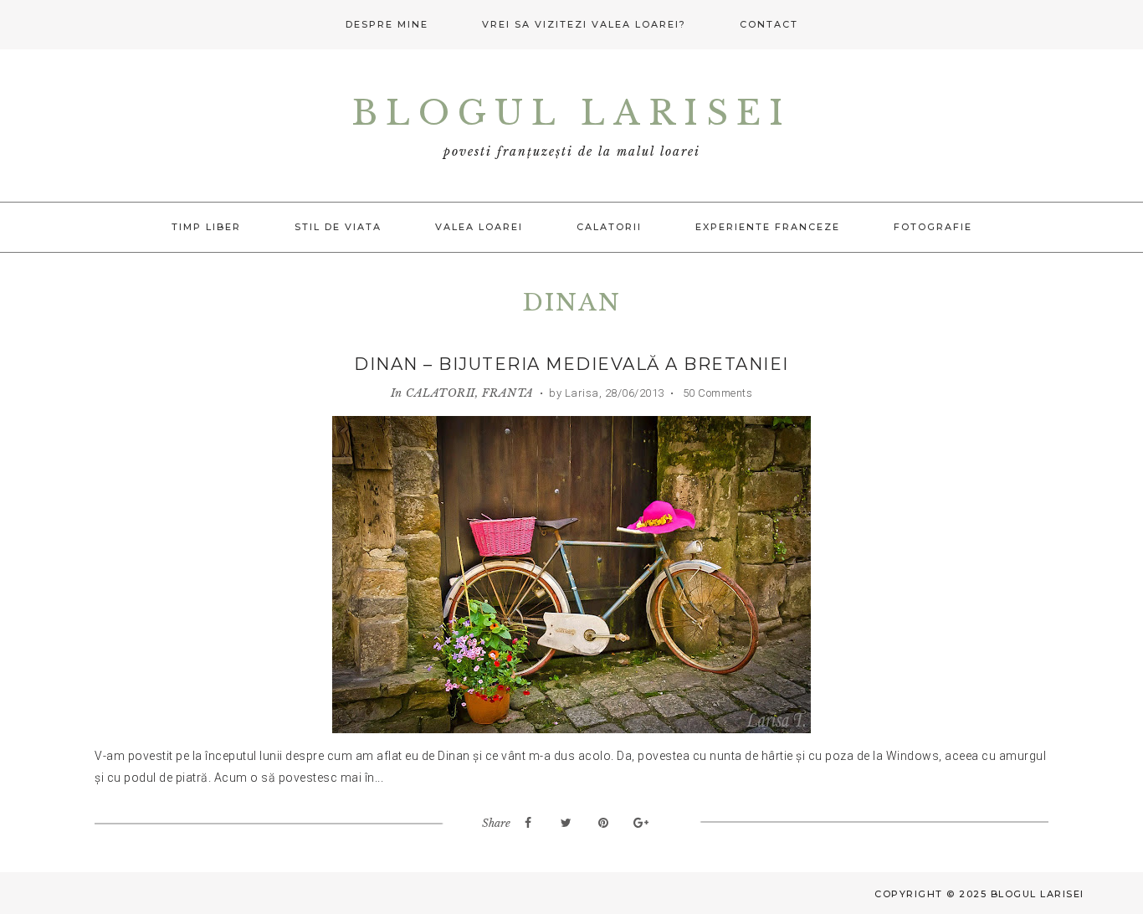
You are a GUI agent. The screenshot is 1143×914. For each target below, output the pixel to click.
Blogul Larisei (571, 113)
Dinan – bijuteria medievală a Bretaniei (571, 364)
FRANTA (508, 393)
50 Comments (715, 393)
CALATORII (440, 393)
